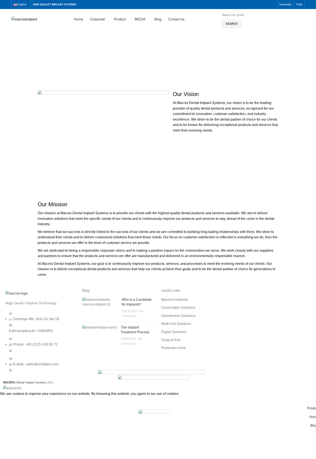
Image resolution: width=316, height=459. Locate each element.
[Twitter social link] (257, 4)
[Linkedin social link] (272, 4)
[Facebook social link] (252, 4)
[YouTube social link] (267, 4)
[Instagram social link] (262, 4)
